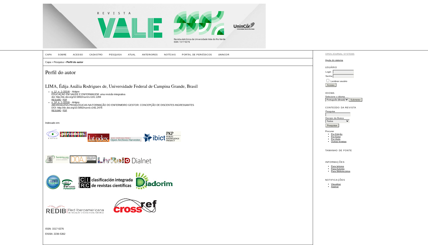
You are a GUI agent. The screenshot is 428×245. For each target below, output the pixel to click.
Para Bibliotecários (340, 171)
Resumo (56, 99)
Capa (48, 54)
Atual (132, 54)
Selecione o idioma (335, 96)
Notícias (170, 54)
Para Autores (337, 169)
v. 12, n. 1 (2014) (60, 91)
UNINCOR (223, 54)
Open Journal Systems (339, 54)
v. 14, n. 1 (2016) (60, 102)
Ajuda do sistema (334, 60)
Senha (328, 76)
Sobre (62, 54)
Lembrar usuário (339, 81)
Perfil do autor (74, 62)
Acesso (78, 54)
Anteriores (150, 54)
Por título (335, 139)
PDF (65, 99)
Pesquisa (115, 54)
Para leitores (337, 166)
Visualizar (336, 184)
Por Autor (336, 136)
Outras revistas (338, 141)
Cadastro (96, 54)
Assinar (335, 186)
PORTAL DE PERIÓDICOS (197, 54)
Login (328, 72)
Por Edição (336, 134)
